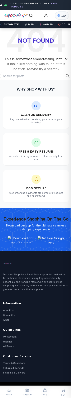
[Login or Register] (46, 15)
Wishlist (7, 341)
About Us (8, 310)
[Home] (14, 15)
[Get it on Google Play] (51, 240)
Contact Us (9, 315)
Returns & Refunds (13, 368)
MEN (31, 24)
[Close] (60, 162)
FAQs (6, 319)
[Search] (31, 15)
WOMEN (48, 24)
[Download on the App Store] (21, 240)
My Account (10, 336)
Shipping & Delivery (14, 372)
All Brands (9, 346)
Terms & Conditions (14, 363)
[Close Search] (62, 18)
